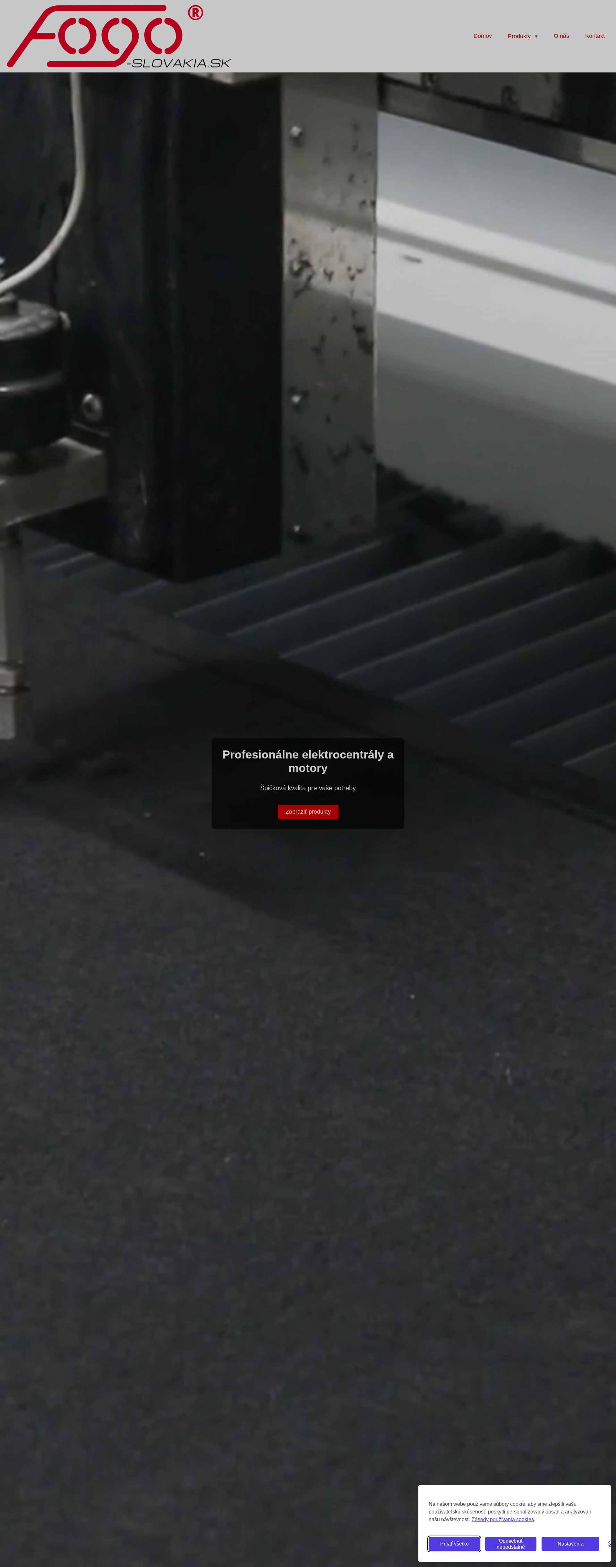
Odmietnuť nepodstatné (511, 1544)
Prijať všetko (454, 1543)
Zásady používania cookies (503, 1519)
